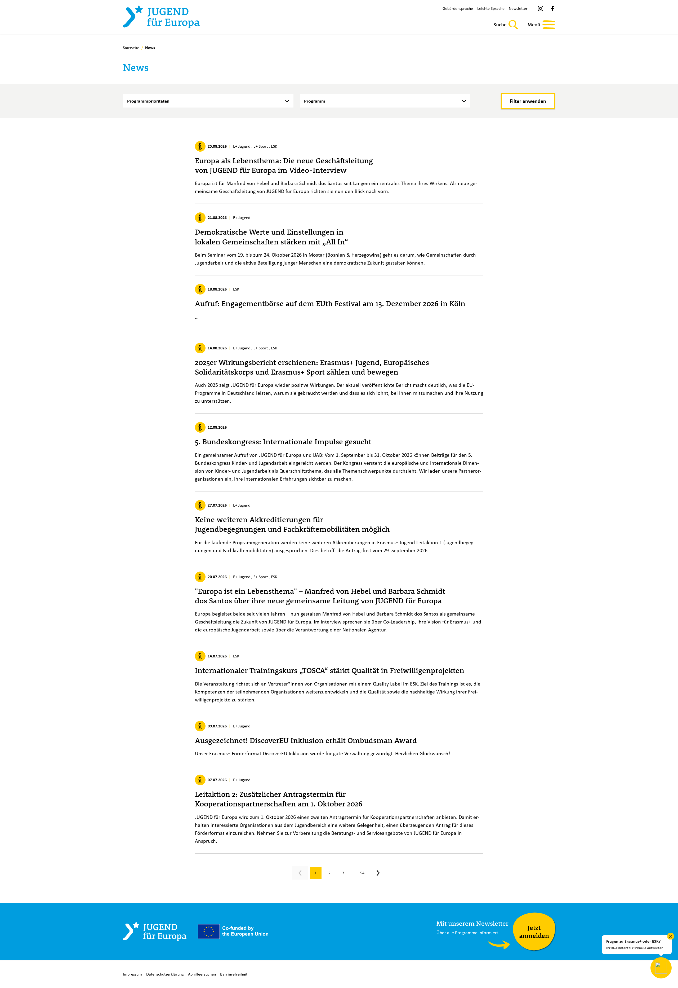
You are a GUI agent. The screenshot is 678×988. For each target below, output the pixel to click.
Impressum (132, 974)
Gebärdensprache (458, 8)
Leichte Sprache (491, 8)
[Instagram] (540, 8)
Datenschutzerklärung (165, 974)
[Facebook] (552, 8)
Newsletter (518, 8)
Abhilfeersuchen (202, 974)
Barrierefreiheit (233, 974)
